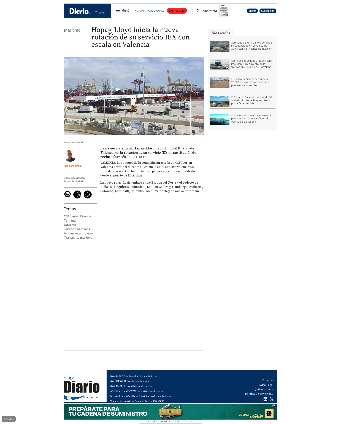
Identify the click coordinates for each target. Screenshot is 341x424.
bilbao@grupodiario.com (137, 381)
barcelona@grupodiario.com (144, 376)
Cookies (9, 419)
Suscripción (267, 10)
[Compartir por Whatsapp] (88, 194)
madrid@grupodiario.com (139, 386)
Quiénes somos (264, 389)
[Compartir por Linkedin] (67, 194)
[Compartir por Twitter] (77, 194)
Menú (125, 10)
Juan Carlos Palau (73, 165)
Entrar (252, 10)
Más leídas (221, 33)
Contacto (268, 380)
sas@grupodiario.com (161, 396)
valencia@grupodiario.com (151, 391)
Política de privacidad (259, 394)
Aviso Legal (266, 385)
